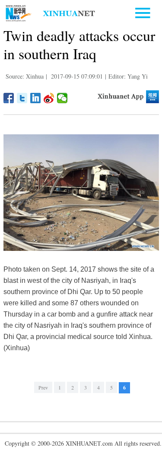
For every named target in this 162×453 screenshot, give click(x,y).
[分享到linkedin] (35, 98)
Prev (43, 387)
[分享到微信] (62, 98)
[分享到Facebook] (8, 98)
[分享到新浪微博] (49, 98)
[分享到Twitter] (22, 98)
